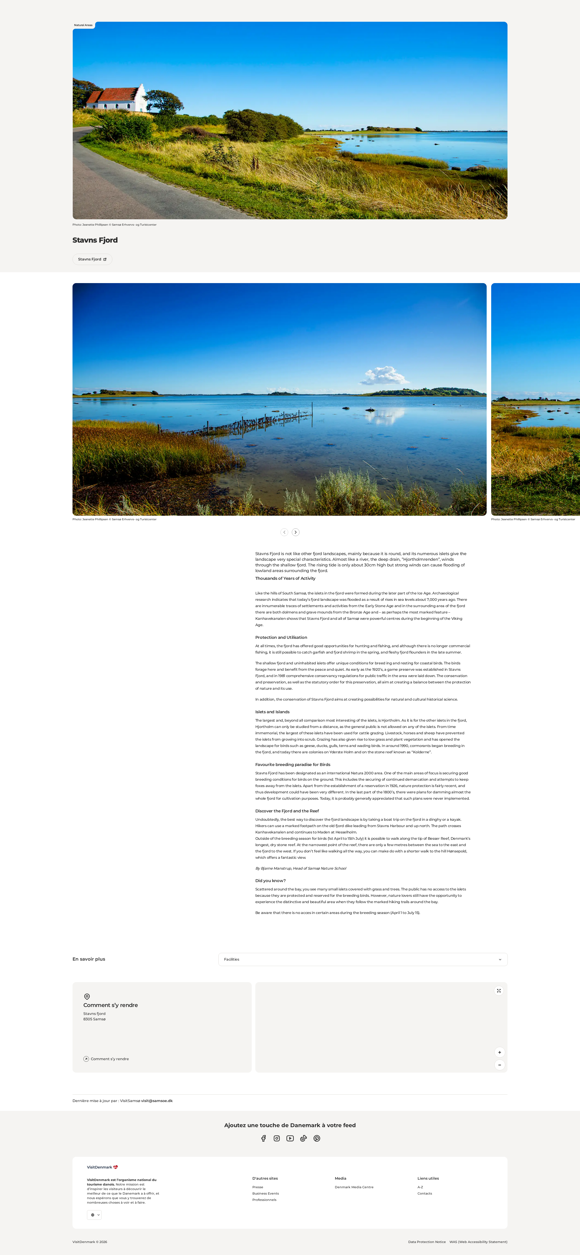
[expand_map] (499, 991)
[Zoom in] (499, 1052)
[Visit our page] (277, 1138)
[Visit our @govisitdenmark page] (303, 1138)
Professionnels (264, 1200)
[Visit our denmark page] (263, 1138)
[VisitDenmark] (102, 1167)
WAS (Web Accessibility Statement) (479, 1242)
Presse (257, 1187)
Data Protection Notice (427, 1242)
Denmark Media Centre (354, 1187)
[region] (381, 1027)
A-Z (420, 1187)
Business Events (265, 1193)
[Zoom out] (499, 1064)
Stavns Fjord (89, 259)
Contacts (425, 1193)
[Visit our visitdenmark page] (290, 1138)
